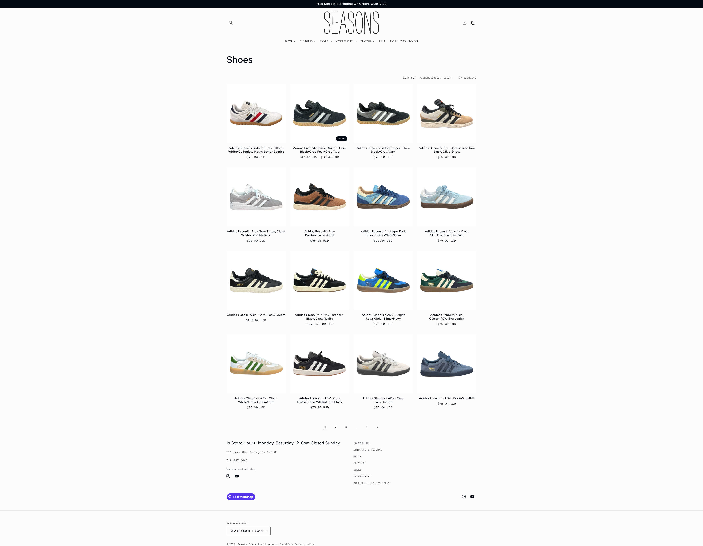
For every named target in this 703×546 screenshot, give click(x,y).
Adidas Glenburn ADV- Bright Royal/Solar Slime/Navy (383, 316)
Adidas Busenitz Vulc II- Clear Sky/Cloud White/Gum (447, 233)
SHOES (358, 469)
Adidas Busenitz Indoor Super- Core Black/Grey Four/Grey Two (319, 149)
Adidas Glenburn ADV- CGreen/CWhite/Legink (446, 316)
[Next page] (377, 427)
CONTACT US (361, 443)
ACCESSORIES (362, 476)
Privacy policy (305, 544)
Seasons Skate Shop (251, 544)
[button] (231, 22)
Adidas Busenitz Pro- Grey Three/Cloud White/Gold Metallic (256, 233)
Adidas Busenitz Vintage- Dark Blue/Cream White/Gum (383, 233)
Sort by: (409, 77)
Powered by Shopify (277, 544)
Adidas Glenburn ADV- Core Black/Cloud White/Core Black (319, 400)
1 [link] (325, 426)
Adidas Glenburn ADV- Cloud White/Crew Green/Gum (256, 400)
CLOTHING (360, 463)
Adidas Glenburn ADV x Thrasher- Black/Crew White (319, 316)
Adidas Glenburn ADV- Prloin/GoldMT (447, 398)
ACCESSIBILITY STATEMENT (372, 483)
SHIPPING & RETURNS (368, 449)
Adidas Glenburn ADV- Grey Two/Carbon (383, 400)
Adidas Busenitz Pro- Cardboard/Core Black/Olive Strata (447, 149)
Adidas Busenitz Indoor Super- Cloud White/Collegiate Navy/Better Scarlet (256, 149)
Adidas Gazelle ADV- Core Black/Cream (256, 315)
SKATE (358, 456)
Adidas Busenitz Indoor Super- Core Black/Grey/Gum (383, 149)
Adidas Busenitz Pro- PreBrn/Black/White (319, 233)
